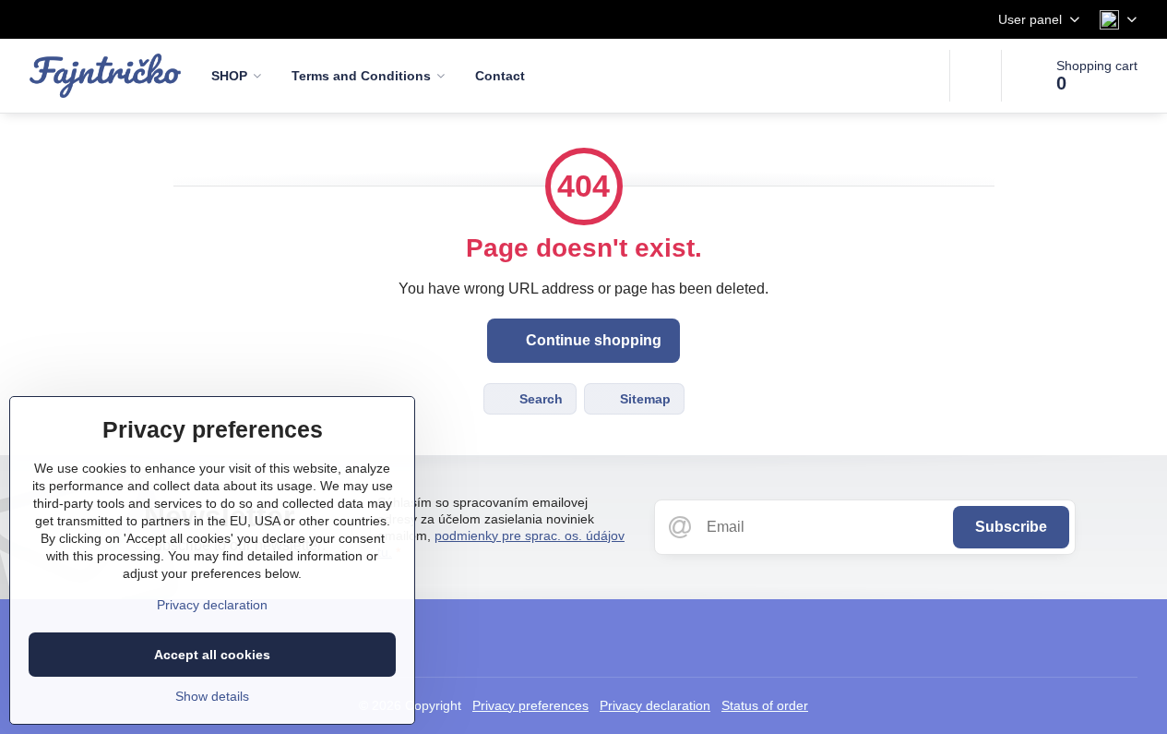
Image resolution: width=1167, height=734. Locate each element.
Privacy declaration (655, 705)
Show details (212, 696)
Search (539, 398)
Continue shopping (591, 340)
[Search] (975, 76)
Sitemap (643, 398)
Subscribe (1011, 527)
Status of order (764, 705)
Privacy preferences (530, 705)
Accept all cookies (212, 654)
